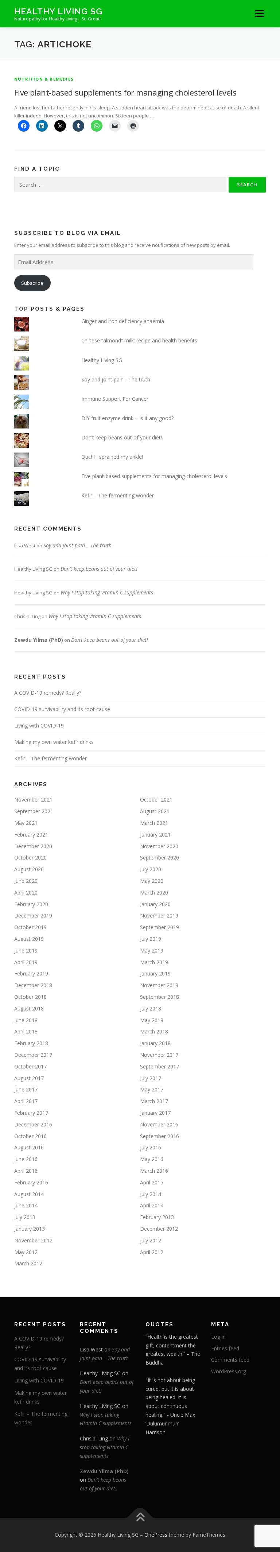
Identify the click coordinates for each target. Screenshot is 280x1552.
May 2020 (151, 880)
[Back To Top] (140, 1517)
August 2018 (29, 1008)
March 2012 (28, 1263)
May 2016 (151, 1159)
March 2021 (154, 822)
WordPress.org (228, 1371)
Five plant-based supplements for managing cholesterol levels (125, 92)
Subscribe (32, 283)
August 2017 (29, 1078)
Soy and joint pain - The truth (115, 379)
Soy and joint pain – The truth (77, 545)
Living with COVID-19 (39, 725)
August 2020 (29, 869)
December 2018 (33, 985)
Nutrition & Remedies (44, 79)
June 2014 (26, 1205)
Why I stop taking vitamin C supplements (107, 592)
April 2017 (26, 1101)
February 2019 (31, 973)
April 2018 (26, 1031)
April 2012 (151, 1252)
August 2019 (29, 938)
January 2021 (155, 834)
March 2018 (154, 1031)
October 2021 (156, 799)
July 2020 (150, 869)
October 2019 (30, 927)
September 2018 (159, 996)
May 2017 (151, 1089)
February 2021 (31, 834)
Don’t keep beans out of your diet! (121, 437)
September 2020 (159, 857)
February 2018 (31, 1043)
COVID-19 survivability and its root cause (62, 709)
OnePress (155, 1534)
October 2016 (30, 1136)
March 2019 (154, 962)
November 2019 (159, 915)
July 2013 (24, 1217)
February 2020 (31, 904)
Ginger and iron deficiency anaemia (122, 321)
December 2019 (33, 915)
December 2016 (33, 1124)
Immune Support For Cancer (114, 398)
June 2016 (26, 1159)
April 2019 (26, 962)
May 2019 (151, 950)
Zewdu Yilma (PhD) (38, 639)
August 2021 (155, 811)
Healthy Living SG (58, 11)
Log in (218, 1336)
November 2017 (159, 1054)
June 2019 (26, 950)
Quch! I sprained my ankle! (112, 456)
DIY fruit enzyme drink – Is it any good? (127, 418)
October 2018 (30, 996)
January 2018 (155, 1043)
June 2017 (26, 1089)
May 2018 (151, 1020)
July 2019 (150, 938)
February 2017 (31, 1112)
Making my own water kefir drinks (54, 741)
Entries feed (225, 1348)
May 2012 (26, 1252)
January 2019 (155, 973)
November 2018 (159, 985)
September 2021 (33, 811)
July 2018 (150, 1008)
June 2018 (26, 1020)
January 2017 (155, 1112)
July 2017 (150, 1078)
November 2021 (33, 799)
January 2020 (155, 904)
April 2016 (26, 1170)
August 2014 (29, 1194)
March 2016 (154, 1170)
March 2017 (154, 1101)
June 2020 (26, 880)
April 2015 (151, 1182)
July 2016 (150, 1147)
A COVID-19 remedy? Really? (47, 692)
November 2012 (33, 1240)
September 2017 (159, 1066)
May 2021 (26, 822)
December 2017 (33, 1054)
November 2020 (159, 846)
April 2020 (26, 892)
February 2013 (157, 1217)
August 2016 (29, 1147)
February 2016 (31, 1182)
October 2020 (30, 857)
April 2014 (151, 1205)
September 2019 (159, 927)
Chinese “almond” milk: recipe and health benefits (139, 340)
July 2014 (150, 1194)
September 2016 (159, 1136)
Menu (259, 13)
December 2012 (159, 1228)
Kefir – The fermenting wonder (117, 495)
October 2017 (30, 1066)
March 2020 (154, 892)
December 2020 (33, 846)
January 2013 (29, 1228)
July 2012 (150, 1240)
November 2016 (159, 1124)
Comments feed (230, 1359)
